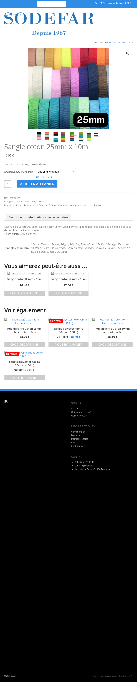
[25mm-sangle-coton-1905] (68, 88)
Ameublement (31, 205)
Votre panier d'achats (117, 3)
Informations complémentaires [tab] (48, 217)
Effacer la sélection (45, 177)
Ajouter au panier (37, 183)
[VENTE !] (69, 321)
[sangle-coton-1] (43, 136)
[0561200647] (95, 3)
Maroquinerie (76, 205)
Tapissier (98, 205)
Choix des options (24, 293)
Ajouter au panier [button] (68, 345)
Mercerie (88, 205)
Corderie (43, 205)
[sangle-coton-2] (60, 136)
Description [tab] (16, 217)
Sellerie (19, 205)
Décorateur (62, 205)
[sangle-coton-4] (94, 136)
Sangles (40, 201)
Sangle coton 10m (19, 172)
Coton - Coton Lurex (121, 42)
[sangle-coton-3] (77, 136)
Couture (52, 205)
